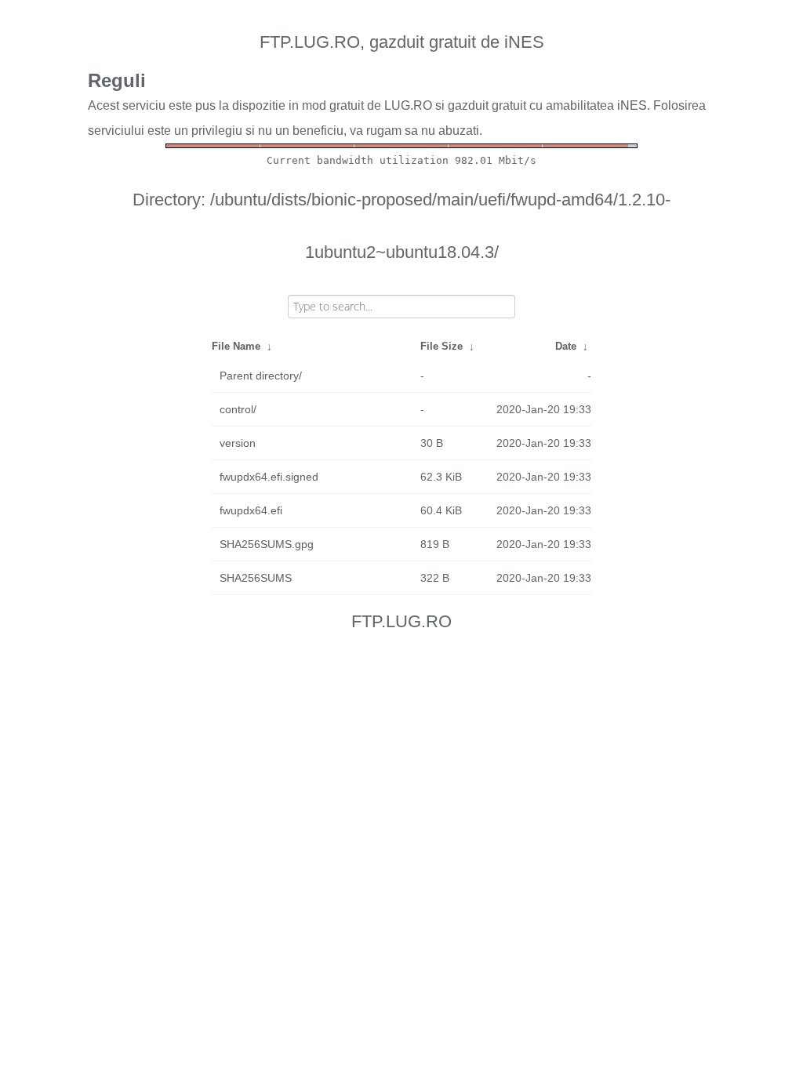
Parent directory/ (261, 375)
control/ (238, 409)
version (238, 443)
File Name (236, 346)
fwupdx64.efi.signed (269, 476)
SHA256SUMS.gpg (267, 544)
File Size (441, 346)
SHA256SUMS (256, 578)
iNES (632, 105)
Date (565, 346)
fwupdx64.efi (251, 510)
